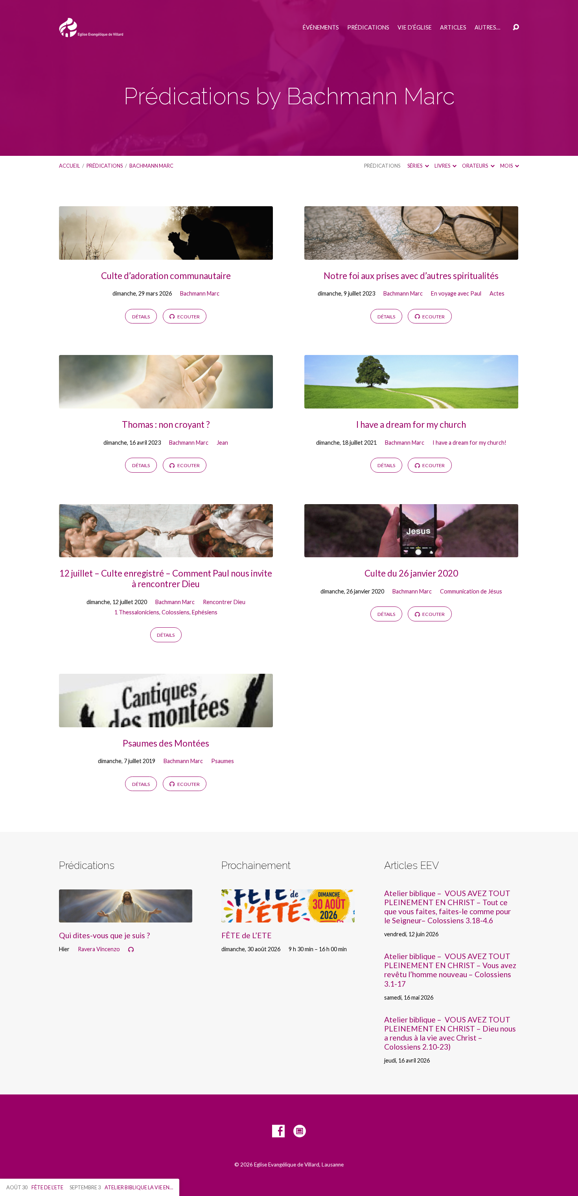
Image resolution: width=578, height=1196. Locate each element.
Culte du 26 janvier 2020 (411, 573)
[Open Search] (516, 27)
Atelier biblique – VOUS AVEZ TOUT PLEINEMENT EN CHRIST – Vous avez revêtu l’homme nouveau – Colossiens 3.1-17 (450, 970)
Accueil (69, 166)
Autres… (487, 27)
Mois (507, 166)
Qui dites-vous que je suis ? (104, 935)
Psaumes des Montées (166, 743)
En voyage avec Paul (456, 293)
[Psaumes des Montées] (166, 721)
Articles (453, 27)
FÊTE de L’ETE (246, 935)
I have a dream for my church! (469, 442)
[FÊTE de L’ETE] (288, 916)
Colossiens (176, 612)
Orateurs (475, 166)
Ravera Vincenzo (99, 949)
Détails (141, 317)
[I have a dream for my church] (411, 402)
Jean (222, 442)
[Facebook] (278, 1131)
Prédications (368, 27)
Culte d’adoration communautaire (166, 275)
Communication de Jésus (471, 591)
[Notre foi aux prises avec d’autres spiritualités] (411, 253)
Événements (321, 27)
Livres (442, 166)
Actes (497, 293)
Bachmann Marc (151, 166)
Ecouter (188, 317)
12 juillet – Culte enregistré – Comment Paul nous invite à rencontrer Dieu (165, 578)
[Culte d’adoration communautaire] (166, 253)
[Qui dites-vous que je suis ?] (125, 916)
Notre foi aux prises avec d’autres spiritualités (411, 275)
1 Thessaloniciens (136, 612)
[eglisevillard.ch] (299, 1131)
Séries (415, 166)
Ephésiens (204, 612)
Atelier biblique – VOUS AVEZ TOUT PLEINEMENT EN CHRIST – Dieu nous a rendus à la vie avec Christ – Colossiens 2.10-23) (450, 1033)
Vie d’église (415, 27)
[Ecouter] (131, 949)
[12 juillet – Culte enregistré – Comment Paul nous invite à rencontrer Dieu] (166, 551)
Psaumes (222, 761)
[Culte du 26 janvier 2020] (411, 551)
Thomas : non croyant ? (166, 424)
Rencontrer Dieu (224, 602)
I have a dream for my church (411, 424)
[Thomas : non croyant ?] (166, 402)
